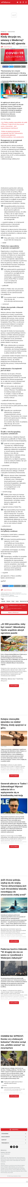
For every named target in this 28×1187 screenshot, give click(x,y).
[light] (17, 2)
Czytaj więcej (14, 685)
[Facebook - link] (11, 1147)
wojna (17, 601)
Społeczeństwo (11, 31)
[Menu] (26, 2)
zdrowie (3, 601)
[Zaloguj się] (23, 2)
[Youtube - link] (14, 1147)
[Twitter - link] (17, 1147)
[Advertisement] (14, 171)
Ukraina (8, 601)
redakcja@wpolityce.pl (5, 594)
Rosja (13, 601)
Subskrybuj (12, 595)
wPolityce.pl (3, 31)
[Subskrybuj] (20, 2)
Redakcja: (4, 1150)
